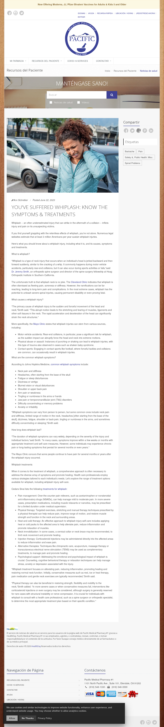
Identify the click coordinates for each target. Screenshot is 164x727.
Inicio (107, 70)
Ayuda (91, 13)
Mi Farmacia (17, 60)
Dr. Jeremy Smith (20, 271)
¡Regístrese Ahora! (145, 13)
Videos (85, 102)
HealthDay (36, 646)
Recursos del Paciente (45, 60)
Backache (129, 151)
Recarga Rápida (105, 13)
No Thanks (28, 718)
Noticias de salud (63, 102)
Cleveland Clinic (79, 282)
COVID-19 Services (77, 60)
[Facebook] (142, 722)
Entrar (81, 17)
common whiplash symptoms (65, 364)
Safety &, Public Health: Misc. (139, 157)
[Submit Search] (112, 95)
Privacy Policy (45, 718)
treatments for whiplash (55, 488)
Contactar (102, 60)
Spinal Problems (132, 163)
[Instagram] (148, 722)
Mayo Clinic (39, 323)
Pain (140, 151)
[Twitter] (154, 722)
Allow (12, 718)
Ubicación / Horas (124, 13)
